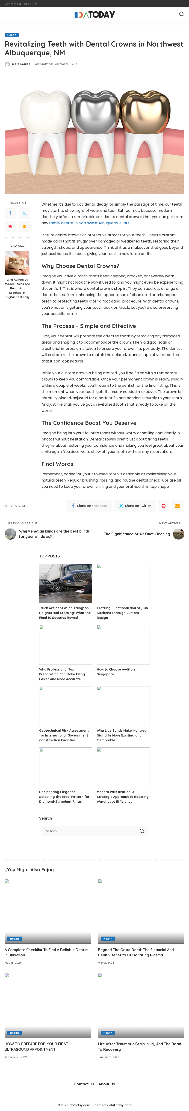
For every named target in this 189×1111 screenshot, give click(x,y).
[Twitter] (24, 213)
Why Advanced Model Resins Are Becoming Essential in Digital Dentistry (17, 288)
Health (11, 34)
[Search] (181, 14)
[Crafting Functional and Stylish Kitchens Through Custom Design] (123, 584)
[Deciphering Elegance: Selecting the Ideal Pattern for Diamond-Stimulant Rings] (65, 767)
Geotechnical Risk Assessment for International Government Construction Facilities (64, 735)
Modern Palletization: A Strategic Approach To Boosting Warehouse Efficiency (123, 797)
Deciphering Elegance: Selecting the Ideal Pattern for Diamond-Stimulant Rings (64, 797)
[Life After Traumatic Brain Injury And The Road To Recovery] (141, 1005)
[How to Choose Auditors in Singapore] (123, 645)
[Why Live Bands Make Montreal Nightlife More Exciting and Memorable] (123, 706)
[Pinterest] (10, 226)
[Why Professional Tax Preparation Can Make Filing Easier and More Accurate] (65, 645)
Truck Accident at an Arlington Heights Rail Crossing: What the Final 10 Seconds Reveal (65, 613)
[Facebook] (10, 213)
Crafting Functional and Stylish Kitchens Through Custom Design (122, 613)
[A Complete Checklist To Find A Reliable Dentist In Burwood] (48, 911)
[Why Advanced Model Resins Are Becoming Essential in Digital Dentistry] (17, 263)
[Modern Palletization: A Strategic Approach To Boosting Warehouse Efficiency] (123, 767)
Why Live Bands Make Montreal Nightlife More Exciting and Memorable (122, 735)
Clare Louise (21, 64)
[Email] (24, 226)
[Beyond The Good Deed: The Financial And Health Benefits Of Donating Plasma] (141, 911)
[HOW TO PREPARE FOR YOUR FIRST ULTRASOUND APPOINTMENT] (48, 1005)
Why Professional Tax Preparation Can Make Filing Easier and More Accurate (62, 674)
